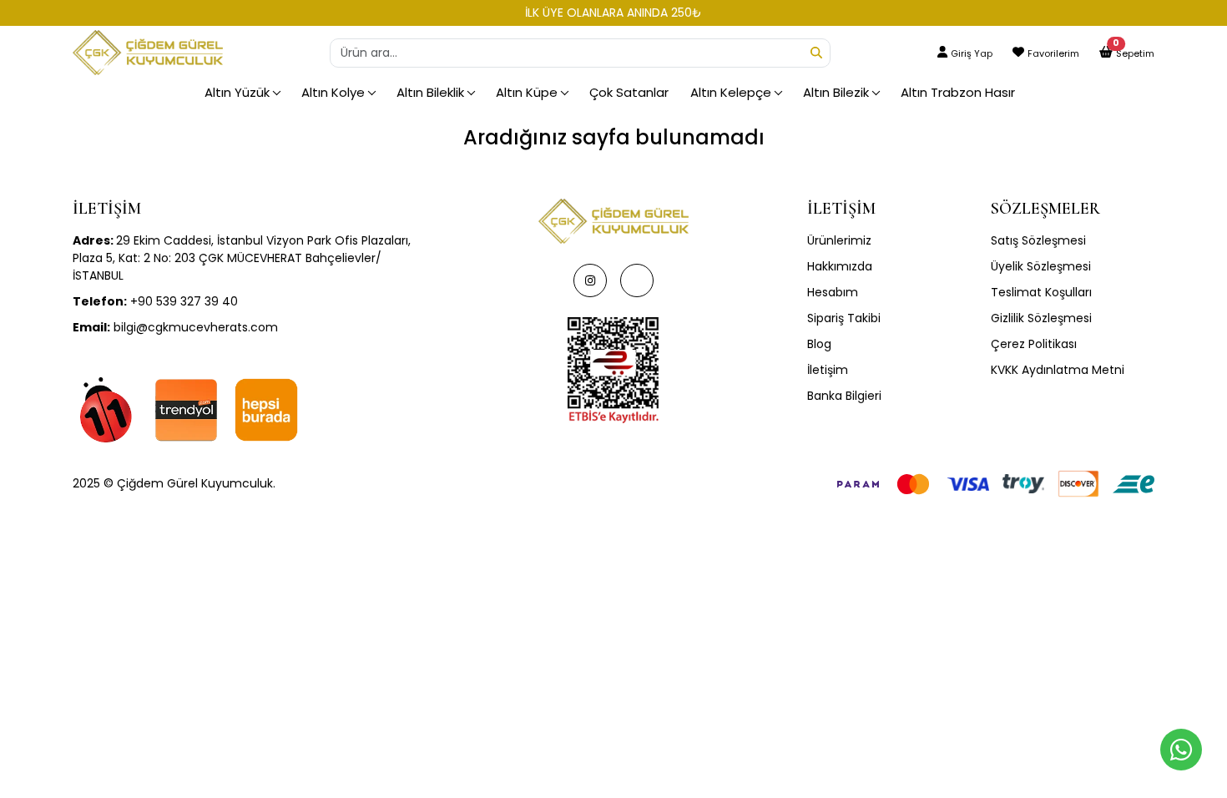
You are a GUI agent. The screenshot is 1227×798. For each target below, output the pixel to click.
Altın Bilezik (836, 92)
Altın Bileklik (430, 92)
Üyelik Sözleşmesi (1041, 266)
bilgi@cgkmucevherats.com (175, 327)
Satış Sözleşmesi (1038, 240)
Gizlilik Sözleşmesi (1041, 318)
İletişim (827, 369)
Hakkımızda (839, 266)
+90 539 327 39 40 (155, 301)
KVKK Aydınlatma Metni (1057, 369)
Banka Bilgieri (844, 395)
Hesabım (832, 292)
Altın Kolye (333, 92)
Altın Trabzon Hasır (958, 92)
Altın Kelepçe (730, 92)
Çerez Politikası (1034, 344)
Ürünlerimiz (839, 240)
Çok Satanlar (629, 92)
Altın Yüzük (237, 92)
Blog (819, 344)
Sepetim (1135, 53)
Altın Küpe (527, 92)
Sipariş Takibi (844, 318)
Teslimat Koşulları (1041, 292)
